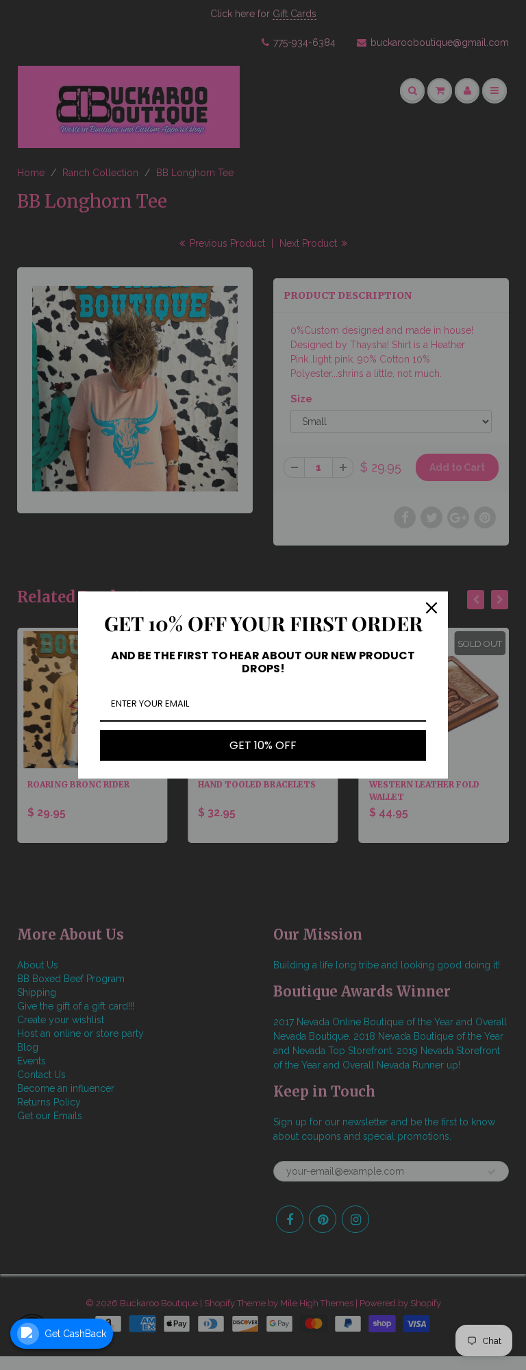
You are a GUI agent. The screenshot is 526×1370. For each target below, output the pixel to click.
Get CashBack (75, 1333)
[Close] (431, 607)
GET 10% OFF (263, 745)
